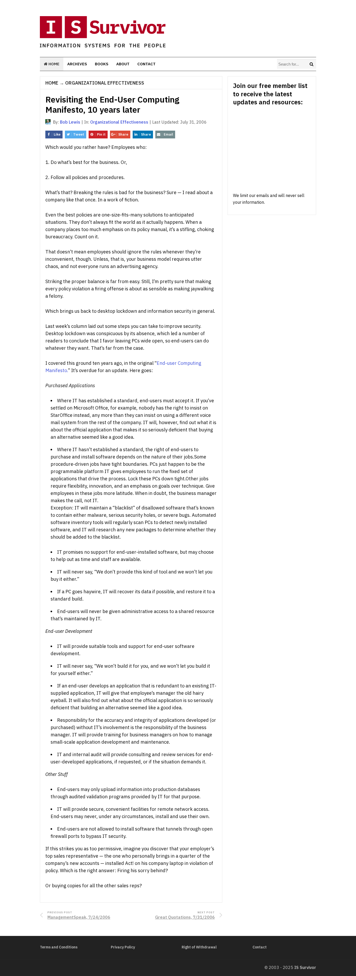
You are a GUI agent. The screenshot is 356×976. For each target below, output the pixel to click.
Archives (77, 63)
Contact (146, 63)
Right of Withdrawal (199, 947)
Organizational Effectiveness (104, 83)
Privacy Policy (123, 947)
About (123, 63)
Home (53, 63)
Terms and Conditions (58, 947)
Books (101, 63)
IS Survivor (305, 967)
